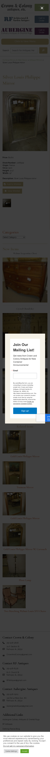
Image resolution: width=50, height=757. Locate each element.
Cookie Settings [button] (11, 751)
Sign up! (25, 410)
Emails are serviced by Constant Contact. (23, 402)
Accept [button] (24, 751)
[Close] (42, 8)
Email (15, 370)
